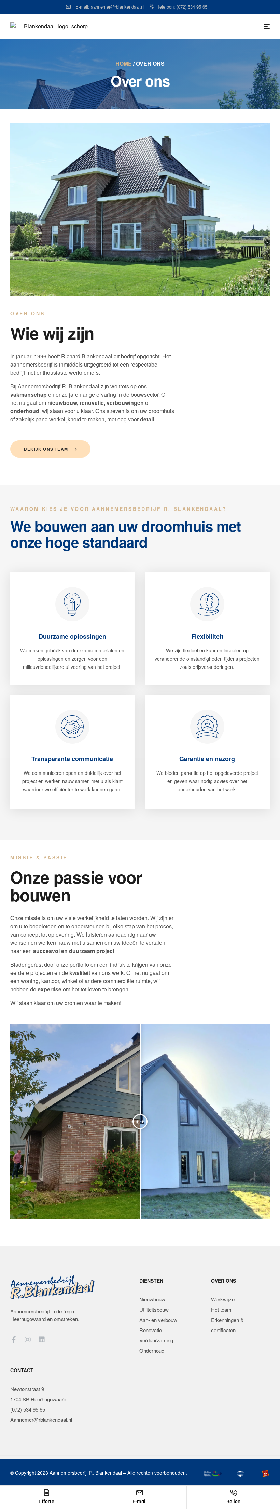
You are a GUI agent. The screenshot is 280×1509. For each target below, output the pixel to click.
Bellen (233, 1501)
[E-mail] (139, 1492)
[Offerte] (46, 1492)
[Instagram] (27, 1339)
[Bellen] (233, 1492)
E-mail (139, 1501)
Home (123, 63)
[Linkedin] (41, 1339)
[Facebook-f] (13, 1339)
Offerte (46, 1501)
